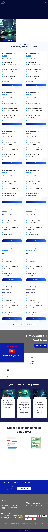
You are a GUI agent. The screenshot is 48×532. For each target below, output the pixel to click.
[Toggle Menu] (46, 2)
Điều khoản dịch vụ (7, 518)
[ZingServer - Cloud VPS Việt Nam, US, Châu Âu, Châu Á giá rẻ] (5, 2)
